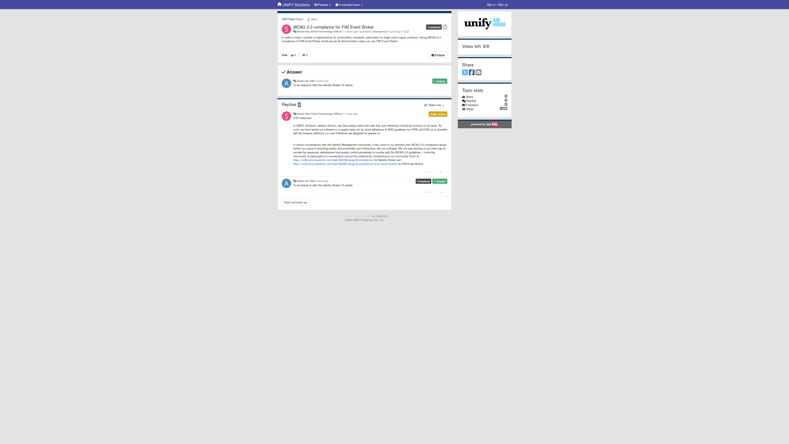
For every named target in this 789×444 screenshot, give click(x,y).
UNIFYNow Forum (292, 19)
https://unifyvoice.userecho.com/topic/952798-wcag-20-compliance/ (333, 160)
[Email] (478, 72)
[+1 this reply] (441, 172)
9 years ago (322, 81)
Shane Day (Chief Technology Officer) (320, 31)
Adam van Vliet (306, 81)
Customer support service (356, 216)
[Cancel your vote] (446, 172)
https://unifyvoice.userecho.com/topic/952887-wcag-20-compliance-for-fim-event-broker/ (345, 164)
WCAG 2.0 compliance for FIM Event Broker (333, 27)
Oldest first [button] (434, 105)
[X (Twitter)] (465, 72)
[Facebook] (472, 72)
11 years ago (350, 114)
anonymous (380, 31)
